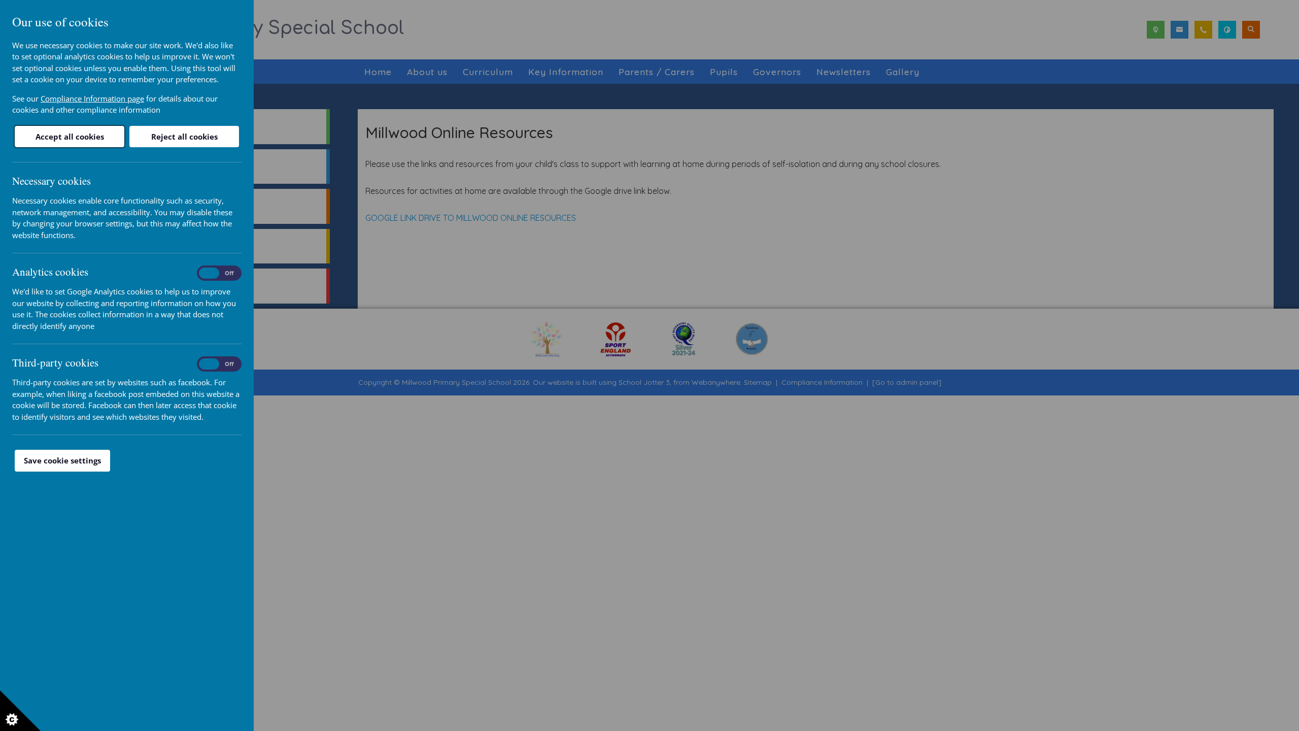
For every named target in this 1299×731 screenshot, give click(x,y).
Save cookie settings (62, 460)
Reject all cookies (184, 136)
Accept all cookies (70, 136)
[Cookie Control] (20, 710)
